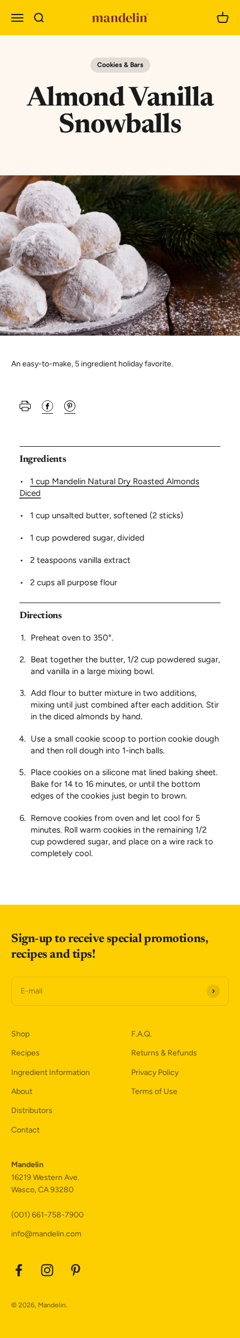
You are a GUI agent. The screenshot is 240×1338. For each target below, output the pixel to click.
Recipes (25, 1053)
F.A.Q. (141, 1034)
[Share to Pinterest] (69, 409)
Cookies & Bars (120, 65)
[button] (25, 409)
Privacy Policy (155, 1072)
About (21, 1091)
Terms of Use (154, 1091)
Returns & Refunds (164, 1053)
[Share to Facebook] (47, 409)
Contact (25, 1130)
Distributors (31, 1110)
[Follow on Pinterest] (75, 1270)
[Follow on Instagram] (47, 1270)
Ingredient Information (50, 1072)
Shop (20, 1034)
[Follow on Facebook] (18, 1270)
